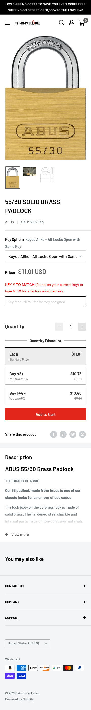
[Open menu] (7, 23)
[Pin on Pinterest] (63, 434)
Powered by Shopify (19, 699)
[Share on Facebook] (53, 434)
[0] (82, 23)
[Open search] (61, 22)
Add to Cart (46, 414)
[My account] (71, 22)
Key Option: (42, 243)
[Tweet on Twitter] (72, 434)
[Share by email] (82, 434)
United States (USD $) (23, 643)
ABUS (9, 222)
